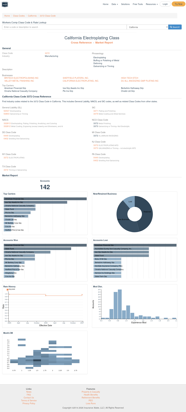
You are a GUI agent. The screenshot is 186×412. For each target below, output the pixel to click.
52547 (6, 110)
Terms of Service (29, 400)
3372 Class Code (48, 15)
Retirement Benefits (91, 397)
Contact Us (29, 397)
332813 (7, 123)
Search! (176, 27)
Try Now (178, 3)
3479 (95, 113)
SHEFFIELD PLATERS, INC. (76, 77)
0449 (6, 135)
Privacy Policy (29, 403)
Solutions (125, 4)
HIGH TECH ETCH (129, 77)
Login (165, 3)
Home (105, 4)
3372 (47, 53)
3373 (95, 148)
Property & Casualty (91, 391)
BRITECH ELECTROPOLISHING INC (21, 77)
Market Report (104, 42)
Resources (151, 4)
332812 (7, 126)
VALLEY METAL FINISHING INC (19, 80)
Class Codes (19, 15)
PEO (91, 400)
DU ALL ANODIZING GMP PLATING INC (140, 80)
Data (114, 4)
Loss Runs (91, 403)
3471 (95, 110)
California (32, 15)
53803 (6, 113)
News (28, 391)
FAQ (29, 394)
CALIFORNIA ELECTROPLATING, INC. (81, 80)
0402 (6, 138)
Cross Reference (81, 42)
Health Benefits (91, 394)
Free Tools (138, 4)
